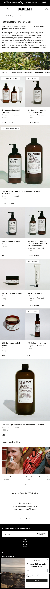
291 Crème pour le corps (12, 293)
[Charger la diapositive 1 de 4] (20, 518)
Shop (4, 553)
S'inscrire (41, 534)
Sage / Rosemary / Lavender (22, 72)
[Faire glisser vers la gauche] (19, 485)
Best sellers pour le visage (11, 478)
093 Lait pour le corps (11, 241)
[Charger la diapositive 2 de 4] (23, 518)
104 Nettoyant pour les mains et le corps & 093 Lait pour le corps (37, 243)
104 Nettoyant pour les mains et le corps (37, 111)
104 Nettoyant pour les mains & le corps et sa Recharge (21, 192)
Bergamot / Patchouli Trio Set (11, 111)
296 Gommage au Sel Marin (11, 344)
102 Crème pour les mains (35, 294)
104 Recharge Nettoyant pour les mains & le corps (23, 425)
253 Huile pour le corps (36, 343)
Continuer (37, 580)
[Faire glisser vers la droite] (30, 485)
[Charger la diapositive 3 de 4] (26, 518)
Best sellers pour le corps (33, 478)
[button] (3, 9)
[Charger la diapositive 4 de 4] (29, 518)
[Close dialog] (47, 559)
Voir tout (5, 72)
